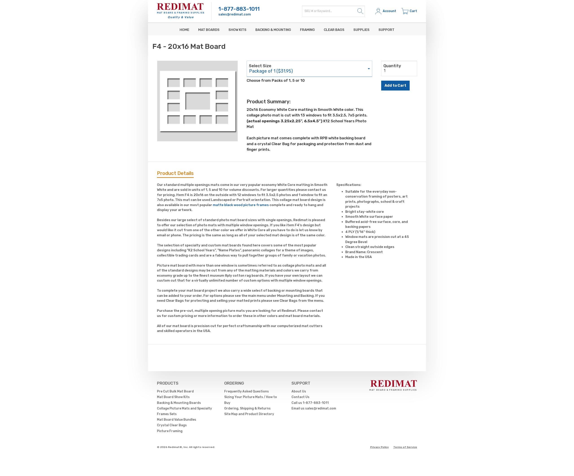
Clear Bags (334, 30)
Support (386, 30)
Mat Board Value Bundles (176, 420)
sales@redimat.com (234, 14)
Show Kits (237, 30)
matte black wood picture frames (241, 205)
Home (184, 30)
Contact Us (300, 397)
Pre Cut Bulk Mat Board (175, 391)
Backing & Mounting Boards (179, 403)
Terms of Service (405, 447)
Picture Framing (170, 431)
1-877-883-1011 (239, 9)
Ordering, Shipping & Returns (247, 408)
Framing (307, 30)
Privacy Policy (379, 447)
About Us (298, 391)
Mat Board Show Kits (173, 397)
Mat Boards (209, 30)
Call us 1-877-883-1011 (310, 403)
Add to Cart (395, 85)
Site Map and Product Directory (249, 414)
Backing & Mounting (273, 30)
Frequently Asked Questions (246, 391)
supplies (361, 30)
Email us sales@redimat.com (313, 408)
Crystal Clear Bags (172, 425)
